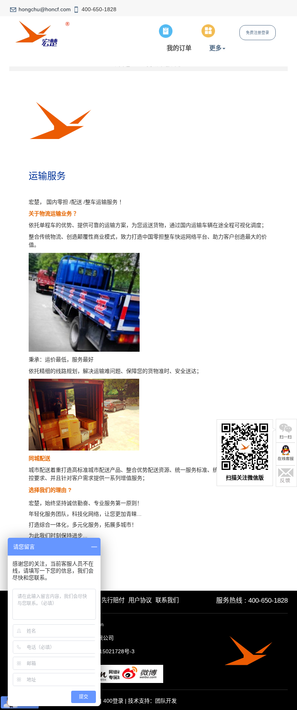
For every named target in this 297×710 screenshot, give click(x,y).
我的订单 (179, 47)
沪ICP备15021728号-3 (107, 651)
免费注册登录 (257, 33)
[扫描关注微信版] (285, 430)
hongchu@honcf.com (45, 9)
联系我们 (167, 600)
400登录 (113, 701)
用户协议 (140, 600)
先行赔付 (113, 600)
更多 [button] (215, 47)
